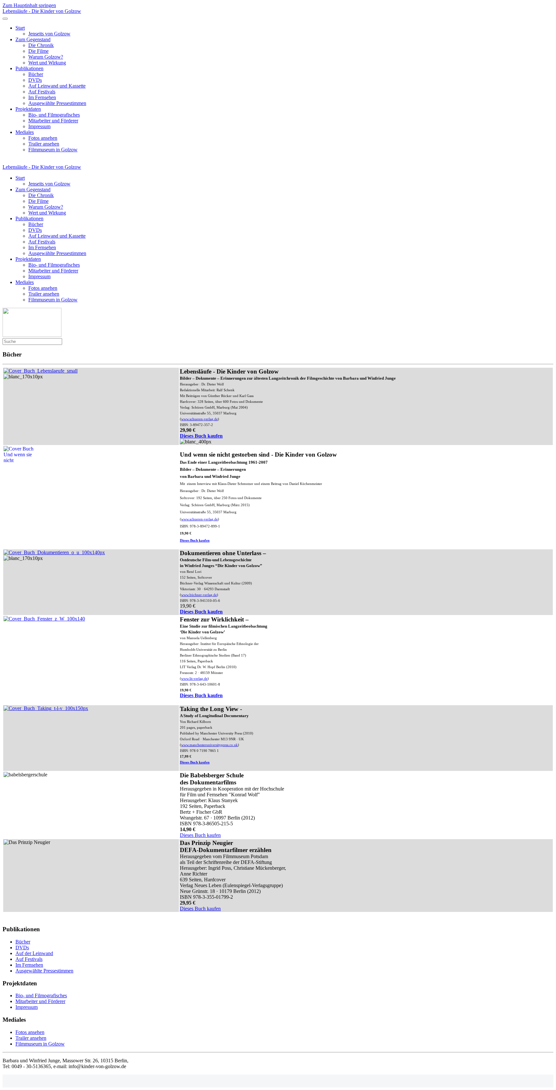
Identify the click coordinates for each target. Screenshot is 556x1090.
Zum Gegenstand (33, 39)
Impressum (39, 126)
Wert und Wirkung (47, 62)
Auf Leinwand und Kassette (57, 86)
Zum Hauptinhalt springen (29, 5)
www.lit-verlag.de (194, 678)
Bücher (35, 74)
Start (20, 28)
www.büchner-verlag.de (199, 595)
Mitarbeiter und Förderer (53, 120)
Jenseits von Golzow (49, 33)
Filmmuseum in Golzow (53, 149)
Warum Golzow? (45, 57)
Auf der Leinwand (34, 953)
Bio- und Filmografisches (54, 115)
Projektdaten (28, 109)
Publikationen (29, 68)
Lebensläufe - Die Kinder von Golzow (42, 11)
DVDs (35, 80)
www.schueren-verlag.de (199, 419)
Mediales (24, 132)
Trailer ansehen (43, 144)
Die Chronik (41, 45)
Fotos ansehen (42, 138)
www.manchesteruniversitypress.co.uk (209, 745)
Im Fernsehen (42, 97)
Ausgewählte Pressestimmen (57, 103)
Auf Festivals (41, 91)
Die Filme (38, 51)
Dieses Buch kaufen (201, 436)
